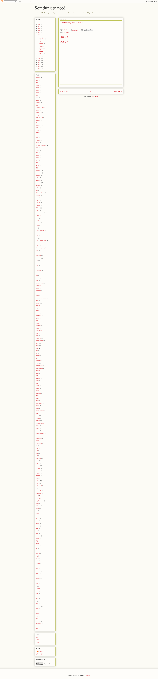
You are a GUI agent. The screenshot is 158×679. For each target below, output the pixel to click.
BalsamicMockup (40, 193)
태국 (37, 152)
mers (37, 400)
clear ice (38, 243)
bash (37, 198)
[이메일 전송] (82, 30)
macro (37, 390)
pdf (37, 450)
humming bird (39, 340)
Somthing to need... (52, 8)
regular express (40, 501)
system (38, 563)
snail (37, 533)
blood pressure (40, 213)
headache (38, 325)
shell (37, 528)
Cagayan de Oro (40, 230)
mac (37, 383)
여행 (37, 128)
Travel (37, 578)
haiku (37, 323)
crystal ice (38, 258)
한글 (37, 163)
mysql (37, 415)
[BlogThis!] (87, 30)
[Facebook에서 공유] (90, 30)
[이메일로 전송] (85, 30)
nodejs (38, 430)
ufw (37, 583)
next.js (37, 425)
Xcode (37, 626)
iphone (38, 355)
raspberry (38, 493)
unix (37, 591)
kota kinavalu (39, 368)
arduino (38, 185)
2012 (39, 64)
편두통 (37, 155)
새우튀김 (38, 102)
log (37, 375)
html (37, 333)
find (37, 300)
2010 (39, 68)
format (37, 310)
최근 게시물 (64, 91)
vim (37, 603)
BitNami (38, 208)
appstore (38, 180)
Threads (38, 571)
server (37, 526)
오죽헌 (37, 130)
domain (38, 278)
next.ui (37, 428)
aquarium (38, 183)
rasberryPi (38, 491)
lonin (37, 380)
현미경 (37, 165)
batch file (38, 203)
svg (37, 556)
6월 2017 (41, 43)
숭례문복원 (39, 112)
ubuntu (38, 581)
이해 (37, 135)
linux (37, 373)
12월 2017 (42, 39)
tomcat (67, 32)
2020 (39, 30)
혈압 (37, 168)
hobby (37, 328)
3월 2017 (41, 51)
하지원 (37, 158)
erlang (37, 288)
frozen (37, 313)
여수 (37, 122)
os (36, 445)
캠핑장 (37, 150)
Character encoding (41, 240)
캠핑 (37, 148)
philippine (38, 458)
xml (37, 628)
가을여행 (38, 77)
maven (38, 398)
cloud (37, 245)
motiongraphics (40, 410)
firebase (38, 303)
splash (37, 538)
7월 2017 (41, 41)
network (38, 420)
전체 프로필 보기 (40, 654)
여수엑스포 (39, 125)
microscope (39, 403)
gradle (37, 318)
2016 (39, 56)
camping (38, 233)
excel (37, 293)
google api (38, 315)
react (37, 496)
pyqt (37, 478)
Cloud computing (40, 248)
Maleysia (38, 393)
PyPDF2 (38, 476)
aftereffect (38, 170)
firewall (38, 305)
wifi (37, 618)
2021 (39, 28)
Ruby (37, 513)
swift (37, 561)
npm (37, 435)
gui (37, 320)
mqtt (37, 413)
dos (37, 280)
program (38, 468)
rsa (37, 511)
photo (37, 461)
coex (37, 250)
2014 (39, 60)
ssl (36, 548)
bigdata (38, 205)
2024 (39, 22)
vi (36, 601)
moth (37, 408)
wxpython (38, 623)
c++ (37, 228)
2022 (39, 26)
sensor (38, 523)
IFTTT (37, 343)
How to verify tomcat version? (44, 45)
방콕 (37, 97)
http (37, 335)
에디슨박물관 (39, 117)
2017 (39, 37)
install (37, 345)
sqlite (37, 543)
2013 (39, 62)
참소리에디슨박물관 (41, 145)
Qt (36, 488)
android (38, 175)
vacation (38, 596)
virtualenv (38, 606)
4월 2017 (41, 49)
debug (37, 273)
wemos (38, 613)
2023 (39, 24)
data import (39, 268)
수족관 (37, 640)
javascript (38, 360)
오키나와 (38, 132)
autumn (38, 188)
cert (37, 238)
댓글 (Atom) (95, 96)
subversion (39, 551)
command (38, 255)
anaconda (38, 173)
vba (37, 598)
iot (36, 353)
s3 (36, 516)
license (38, 370)
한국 (37, 160)
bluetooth (38, 215)
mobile (38, 405)
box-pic (38, 220)
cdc (37, 235)
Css (37, 260)
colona (38, 253)
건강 (37, 82)
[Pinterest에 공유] (92, 30)
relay (37, 503)
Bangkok (38, 195)
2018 (39, 35)
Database (38, 270)
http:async (38, 338)
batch (37, 200)
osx (37, 448)
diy (37, 275)
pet (37, 456)
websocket (38, 611)
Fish (37, 308)
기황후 (37, 85)
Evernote (38, 290)
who (37, 616)
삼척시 (37, 100)
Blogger (88, 675)
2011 (39, 66)
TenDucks (40, 651)
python (38, 481)
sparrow (38, 536)
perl (37, 453)
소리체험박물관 (40, 107)
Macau (38, 385)
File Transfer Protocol (41, 298)
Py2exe (38, 473)
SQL (37, 541)
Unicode (38, 588)
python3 (38, 483)
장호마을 (38, 140)
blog (64, 32)
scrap (37, 518)
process (38, 465)
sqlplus (38, 546)
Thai (37, 568)
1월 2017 (41, 53)
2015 (39, 58)
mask (37, 395)
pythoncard (39, 485)
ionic (37, 348)
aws (37, 190)
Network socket (40, 423)
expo (37, 295)
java (37, 358)
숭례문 (37, 110)
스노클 (37, 115)
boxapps (38, 223)
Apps (37, 642)
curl (37, 265)
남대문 (37, 90)
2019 (39, 32)
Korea (37, 363)
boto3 (37, 218)
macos (37, 388)
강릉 (37, 80)
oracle (37, 440)
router (37, 508)
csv (37, 263)
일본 (37, 137)
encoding (38, 285)
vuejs (37, 608)
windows (38, 621)
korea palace (39, 365)
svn (37, 558)
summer (38, 553)
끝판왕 (37, 87)
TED (37, 566)
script (37, 521)
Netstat (38, 418)
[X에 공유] (88, 30)
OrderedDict (39, 443)
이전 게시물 (118, 91)
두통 (37, 95)
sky (37, 531)
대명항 (37, 92)
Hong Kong (39, 330)
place (37, 463)
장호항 (37, 143)
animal (38, 178)
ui (36, 586)
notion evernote (40, 433)
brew (37, 225)
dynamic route (39, 283)
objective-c (39, 438)
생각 (37, 105)
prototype (38, 470)
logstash (38, 378)
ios (37, 350)
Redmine (38, 498)
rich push (38, 506)
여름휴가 (38, 120)
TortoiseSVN (39, 576)
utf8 (37, 593)
